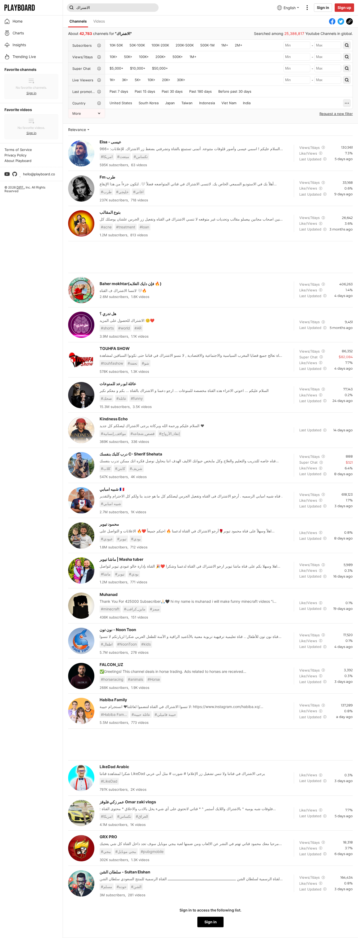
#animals (135, 679)
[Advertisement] (210, 257)
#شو (145, 363)
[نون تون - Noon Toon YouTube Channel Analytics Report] (81, 641)
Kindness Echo (114, 418)
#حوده (122, 886)
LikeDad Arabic (114, 766)
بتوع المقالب (110, 212)
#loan (144, 227)
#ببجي (106, 851)
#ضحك (106, 398)
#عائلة (121, 398)
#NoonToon (127, 644)
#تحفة (132, 363)
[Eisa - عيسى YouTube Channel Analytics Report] (81, 153)
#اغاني (138, 192)
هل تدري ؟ (108, 313)
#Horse (154, 679)
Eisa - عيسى (110, 141)
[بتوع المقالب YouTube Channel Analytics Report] (81, 223)
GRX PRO (108, 836)
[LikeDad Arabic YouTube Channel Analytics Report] (81, 778)
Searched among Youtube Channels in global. (303, 33)
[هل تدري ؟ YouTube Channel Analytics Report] (81, 325)
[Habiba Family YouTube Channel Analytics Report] (81, 711)
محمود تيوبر (109, 524)
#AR (138, 328)
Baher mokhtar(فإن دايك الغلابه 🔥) (130, 283)
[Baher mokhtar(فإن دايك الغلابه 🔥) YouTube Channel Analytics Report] (81, 290)
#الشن (136, 886)
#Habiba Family (114, 714)
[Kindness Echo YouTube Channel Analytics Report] (81, 430)
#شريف (136, 468)
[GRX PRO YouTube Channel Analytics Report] (81, 848)
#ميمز (155, 609)
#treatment (125, 227)
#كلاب (106, 468)
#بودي (136, 539)
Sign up (344, 7)
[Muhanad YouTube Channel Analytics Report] (81, 606)
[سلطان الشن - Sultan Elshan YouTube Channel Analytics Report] (81, 883)
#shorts (107, 328)
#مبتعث (123, 156)
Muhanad (109, 594)
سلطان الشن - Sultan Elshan (125, 871)
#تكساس (141, 156)
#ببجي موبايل (125, 851)
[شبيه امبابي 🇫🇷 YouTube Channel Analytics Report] (81, 500)
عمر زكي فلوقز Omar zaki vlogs (128, 801)
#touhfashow (112, 363)
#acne (106, 227)
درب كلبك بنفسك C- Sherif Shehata (131, 454)
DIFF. (20, 187)
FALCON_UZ (111, 664)
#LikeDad (109, 781)
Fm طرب (107, 177)
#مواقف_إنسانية (113, 433)
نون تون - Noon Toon (118, 629)
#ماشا (106, 574)
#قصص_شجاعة (143, 433)
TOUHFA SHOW (115, 348)
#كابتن (120, 468)
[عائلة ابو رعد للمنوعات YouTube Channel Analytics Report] (81, 395)
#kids (146, 644)
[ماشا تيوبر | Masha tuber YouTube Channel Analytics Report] (81, 570)
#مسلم (106, 886)
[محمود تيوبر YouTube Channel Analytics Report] (81, 535)
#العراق (142, 816)
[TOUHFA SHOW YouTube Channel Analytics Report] (81, 360)
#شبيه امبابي (111, 503)
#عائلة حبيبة (141, 714)
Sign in (323, 7)
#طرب (106, 192)
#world (124, 328)
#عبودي (107, 539)
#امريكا (107, 156)
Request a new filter (336, 114)
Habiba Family (113, 699)
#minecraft (110, 609)
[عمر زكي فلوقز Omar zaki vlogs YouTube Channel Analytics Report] (81, 813)
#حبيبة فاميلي (165, 714)
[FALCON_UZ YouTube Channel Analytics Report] (81, 676)
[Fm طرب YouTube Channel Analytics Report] (81, 188)
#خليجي (122, 192)
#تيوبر (122, 539)
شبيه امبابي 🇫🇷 (112, 489)
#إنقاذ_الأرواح (169, 433)
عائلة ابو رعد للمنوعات (118, 383)
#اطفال (107, 644)
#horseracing (112, 679)
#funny (137, 398)
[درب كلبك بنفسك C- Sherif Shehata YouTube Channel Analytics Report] (81, 465)
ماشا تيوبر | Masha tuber (121, 559)
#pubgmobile (152, 851)
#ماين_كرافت (134, 609)
